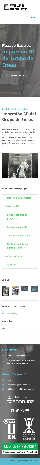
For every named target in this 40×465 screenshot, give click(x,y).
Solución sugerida (17, 227)
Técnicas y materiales (19, 235)
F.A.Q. (9, 380)
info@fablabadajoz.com (16, 355)
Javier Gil (6, 76)
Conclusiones (14, 256)
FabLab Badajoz (16, 45)
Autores (11, 264)
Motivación (13, 206)
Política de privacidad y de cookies (20, 389)
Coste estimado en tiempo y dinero (17, 246)
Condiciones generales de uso (18, 385)
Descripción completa (19, 198)
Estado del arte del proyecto (17, 216)
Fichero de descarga (10, 314)
